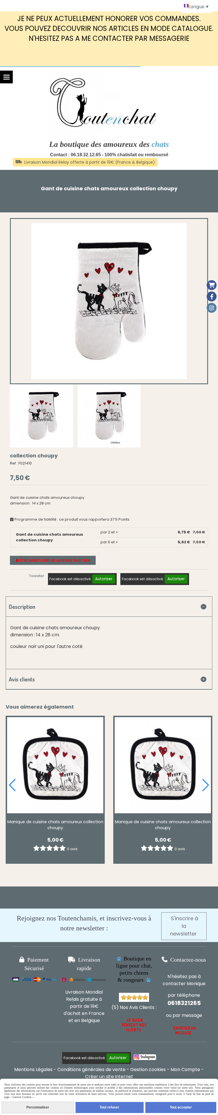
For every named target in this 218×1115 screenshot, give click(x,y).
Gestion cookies (148, 1069)
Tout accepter (181, 1107)
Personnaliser (37, 1107)
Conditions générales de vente (91, 1069)
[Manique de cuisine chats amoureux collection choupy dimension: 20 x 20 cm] (55, 765)
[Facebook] (212, 296)
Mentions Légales (33, 1069)
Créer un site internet (109, 1076)
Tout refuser (109, 1107)
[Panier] (212, 285)
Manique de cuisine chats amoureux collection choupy (55, 825)
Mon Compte (185, 1069)
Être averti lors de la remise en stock (54, 560)
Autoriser (103, 579)
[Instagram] (212, 308)
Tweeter (36, 575)
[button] (12, 785)
